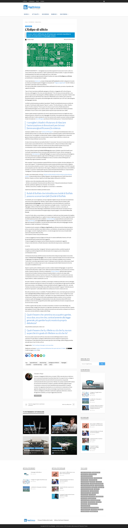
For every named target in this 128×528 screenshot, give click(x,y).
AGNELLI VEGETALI (86, 472)
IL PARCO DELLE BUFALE (87, 485)
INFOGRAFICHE (85, 487)
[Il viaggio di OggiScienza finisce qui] (85, 394)
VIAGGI (93, 509)
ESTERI (92, 481)
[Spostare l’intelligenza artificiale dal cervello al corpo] (64, 424)
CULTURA (84, 479)
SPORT (98, 502)
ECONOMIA (84, 481)
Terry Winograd (40, 119)
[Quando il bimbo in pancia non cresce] (85, 440)
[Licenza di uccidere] (64, 445)
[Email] (41, 355)
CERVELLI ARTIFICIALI (29, 425)
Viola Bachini (28, 432)
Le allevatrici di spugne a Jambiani (95, 399)
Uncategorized (39, 448)
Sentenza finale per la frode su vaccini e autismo (96, 432)
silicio (50, 364)
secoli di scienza (85, 500)
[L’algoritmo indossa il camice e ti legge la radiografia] (36, 424)
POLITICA (84, 494)
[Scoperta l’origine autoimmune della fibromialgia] (85, 448)
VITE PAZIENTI (85, 511)
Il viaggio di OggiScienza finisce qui (95, 393)
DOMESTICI (92, 479)
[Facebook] (26, 355)
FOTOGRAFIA (85, 483)
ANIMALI (84, 474)
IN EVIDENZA (45, 14)
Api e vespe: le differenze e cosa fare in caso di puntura (96, 424)
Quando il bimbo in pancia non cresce (96, 439)
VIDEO (100, 509)
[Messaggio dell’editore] (93, 382)
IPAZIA (94, 487)
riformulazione (36, 154)
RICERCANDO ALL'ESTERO (87, 496)
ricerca (92, 494)
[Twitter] (29, 355)
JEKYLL (101, 487)
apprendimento (33, 362)
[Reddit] (32, 355)
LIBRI (96, 489)
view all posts (37, 395)
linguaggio (63, 362)
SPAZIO (84, 502)
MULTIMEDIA (63, 14)
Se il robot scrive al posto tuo (33, 450)
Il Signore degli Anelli (60, 82)
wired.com (37, 81)
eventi (98, 481)
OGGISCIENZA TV (85, 492)
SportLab (84, 503)
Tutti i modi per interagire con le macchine (42, 345)
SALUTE (84, 498)
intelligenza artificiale (54, 362)
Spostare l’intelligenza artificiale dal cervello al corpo (63, 429)
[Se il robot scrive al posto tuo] (36, 445)
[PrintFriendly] (44, 355)
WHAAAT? (94, 511)
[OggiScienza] (32, 7)
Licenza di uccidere (58, 450)
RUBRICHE (54, 14)
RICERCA (26, 14)
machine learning (50, 218)
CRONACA (97, 478)
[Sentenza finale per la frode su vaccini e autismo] (85, 433)
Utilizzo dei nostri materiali (61, 520)
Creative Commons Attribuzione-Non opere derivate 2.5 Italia (50, 348)
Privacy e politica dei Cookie (45, 520)
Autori (37, 1)
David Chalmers (55, 271)
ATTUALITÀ (35, 14)
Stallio (35, 350)
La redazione (31, 1)
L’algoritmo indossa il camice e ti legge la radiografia (35, 429)
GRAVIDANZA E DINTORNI (97, 483)
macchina (28, 364)
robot (45, 364)
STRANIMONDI (92, 503)
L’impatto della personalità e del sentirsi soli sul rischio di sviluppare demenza (96, 407)
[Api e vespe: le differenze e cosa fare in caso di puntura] (85, 425)
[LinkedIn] (35, 355)
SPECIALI (91, 502)
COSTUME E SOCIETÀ (86, 478)
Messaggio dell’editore (89, 387)
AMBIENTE (96, 472)
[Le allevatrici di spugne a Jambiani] (85, 401)
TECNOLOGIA (85, 505)
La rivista (25, 1)
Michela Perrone (57, 432)
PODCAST (95, 492)
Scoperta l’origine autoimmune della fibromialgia (94, 447)
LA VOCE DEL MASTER (87, 489)
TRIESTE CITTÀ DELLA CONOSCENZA (89, 507)
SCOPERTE (92, 498)
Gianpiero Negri (30, 39)
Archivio (42, 1)
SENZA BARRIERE (95, 500)
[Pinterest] (38, 355)
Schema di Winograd (47, 131)
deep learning (31, 220)
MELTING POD (84, 491)
